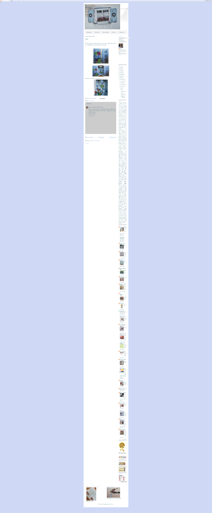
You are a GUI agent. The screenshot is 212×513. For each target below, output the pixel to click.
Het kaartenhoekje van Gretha (123, 360)
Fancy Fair (122, 93)
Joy (119, 154)
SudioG (121, 210)
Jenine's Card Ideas (123, 226)
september (122, 84)
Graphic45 (124, 143)
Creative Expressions (122, 125)
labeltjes (124, 162)
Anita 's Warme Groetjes (122, 244)
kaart (89, 100)
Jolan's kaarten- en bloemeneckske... (123, 430)
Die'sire (125, 126)
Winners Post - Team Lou (125, 346)
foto (119, 141)
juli (121, 88)
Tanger (121, 211)
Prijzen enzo (121, 32)
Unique (122, 215)
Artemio (121, 110)
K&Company (121, 155)
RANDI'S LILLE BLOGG (123, 285)
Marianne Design (122, 172)
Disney (124, 127)
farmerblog (121, 251)
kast (122, 159)
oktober (122, 82)
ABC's (125, 102)
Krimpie (120, 162)
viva (122, 219)
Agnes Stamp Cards (123, 388)
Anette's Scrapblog (123, 392)
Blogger (112, 504)
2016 (121, 70)
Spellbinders (123, 204)
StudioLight (124, 209)
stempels (120, 208)
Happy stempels (122, 145)
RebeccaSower (123, 197)
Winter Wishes (125, 362)
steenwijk (122, 207)
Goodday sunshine (121, 142)
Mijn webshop (106, 32)
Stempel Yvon (122, 310)
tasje (124, 211)
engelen (124, 135)
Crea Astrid (122, 276)
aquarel (122, 106)
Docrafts (120, 128)
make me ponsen (122, 170)
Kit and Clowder (122, 351)
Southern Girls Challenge (122, 343)
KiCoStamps (122, 303)
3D (119, 102)
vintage (120, 217)
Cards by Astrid (122, 403)
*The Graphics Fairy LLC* (122, 238)
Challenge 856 (125, 271)
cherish (125, 327)
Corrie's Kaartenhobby (122, 411)
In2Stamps (120, 150)
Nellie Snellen (124, 179)
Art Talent (124, 109)
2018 (121, 67)
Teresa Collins (124, 212)
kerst (125, 159)
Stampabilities (121, 205)
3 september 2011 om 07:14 (97, 107)
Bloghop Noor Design (125, 383)
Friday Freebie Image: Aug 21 (122, 240)
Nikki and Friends (122, 184)
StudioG (120, 209)
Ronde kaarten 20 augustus (125, 254)
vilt (125, 216)
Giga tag (125, 305)
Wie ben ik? (97, 32)
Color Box (125, 115)
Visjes (122, 89)
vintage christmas (125, 298)
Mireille (121, 178)
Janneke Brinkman (122, 152)
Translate (122, 40)
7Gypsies (122, 102)
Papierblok (120, 190)
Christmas (120, 115)
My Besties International (125, 414)
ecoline (121, 133)
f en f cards (124, 136)
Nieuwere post (89, 137)
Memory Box (121, 176)
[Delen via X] (102, 98)
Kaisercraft (123, 156)
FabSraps (124, 137)
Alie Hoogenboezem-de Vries (123, 334)
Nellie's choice (123, 180)
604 (124, 261)
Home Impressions (122, 149)
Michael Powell (124, 177)
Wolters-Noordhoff (122, 222)
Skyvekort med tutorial (125, 288)
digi (120, 127)
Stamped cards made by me (125, 337)
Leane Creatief (121, 163)
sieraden (120, 203)
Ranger (125, 196)
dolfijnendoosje (123, 94)
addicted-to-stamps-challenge (123, 368)
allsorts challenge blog (123, 269)
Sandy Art (121, 199)
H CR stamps (121, 144)
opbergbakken (124, 185)
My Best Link (122, 389)
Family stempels (122, 138)
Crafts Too (120, 119)
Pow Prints (121, 193)
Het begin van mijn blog (123, 97)
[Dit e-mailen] (100, 98)
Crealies (120, 124)
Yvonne (90, 107)
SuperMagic (124, 210)
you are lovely (125, 404)
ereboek (120, 136)
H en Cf (125, 144)
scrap (124, 200)
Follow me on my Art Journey (122, 419)
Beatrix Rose (121, 112)
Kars (119, 159)
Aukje (121, 48)
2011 (121, 77)
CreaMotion (124, 124)
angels (124, 104)
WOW (120, 223)
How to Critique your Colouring (125, 354)
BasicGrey (123, 111)
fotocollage (123, 141)
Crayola (125, 123)
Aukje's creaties (94, 7)
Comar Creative (122, 116)
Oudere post (113, 137)
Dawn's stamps (121, 126)
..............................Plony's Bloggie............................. (123, 294)
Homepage (101, 137)
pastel (121, 191)
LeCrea (120, 164)
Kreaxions (124, 161)
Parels (125, 190)
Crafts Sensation (122, 118)
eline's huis (123, 134)
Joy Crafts (124, 154)
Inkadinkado (121, 151)
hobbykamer (121, 148)
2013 (121, 74)
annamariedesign (121, 105)
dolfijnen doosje (121, 130)
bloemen (125, 112)
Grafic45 (120, 143)
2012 (121, 76)
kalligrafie (121, 157)
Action (121, 103)
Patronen (114, 32)
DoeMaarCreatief (121, 129)
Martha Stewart (121, 174)
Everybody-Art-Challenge (122, 260)
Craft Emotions (124, 117)
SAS (125, 199)
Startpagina (88, 32)
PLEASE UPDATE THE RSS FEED (123, 312)
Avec (123, 110)
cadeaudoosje (121, 114)
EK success (124, 133)
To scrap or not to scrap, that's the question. (122, 325)
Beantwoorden (91, 115)
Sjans (125, 245)
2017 (121, 69)
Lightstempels (121, 165)
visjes (92, 100)
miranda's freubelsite (121, 381)
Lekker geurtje (123, 91)
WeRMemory (120, 221)
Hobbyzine (125, 148)
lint (123, 168)
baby (119, 111)
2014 (121, 72)
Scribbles (120, 202)
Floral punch (121, 139)
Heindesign (120, 146)
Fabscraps (120, 137)
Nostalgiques (120, 185)
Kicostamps (122, 160)
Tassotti (120, 212)
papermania (122, 187)
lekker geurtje (124, 164)
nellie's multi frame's (122, 182)
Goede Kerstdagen (125, 319)
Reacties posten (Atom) (95, 140)
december (122, 79)
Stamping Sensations (122, 206)
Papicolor (120, 189)
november (122, 81)
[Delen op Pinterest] (104, 98)
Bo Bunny (121, 113)
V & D (122, 216)
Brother (124, 113)
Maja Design (121, 169)
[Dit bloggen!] (101, 98)
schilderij (121, 200)
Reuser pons (124, 198)
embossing (120, 135)
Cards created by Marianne (122, 316)
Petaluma (125, 192)
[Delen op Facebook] (103, 98)
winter (124, 221)
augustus (122, 86)
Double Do (124, 132)
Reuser (120, 198)
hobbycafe (125, 147)
